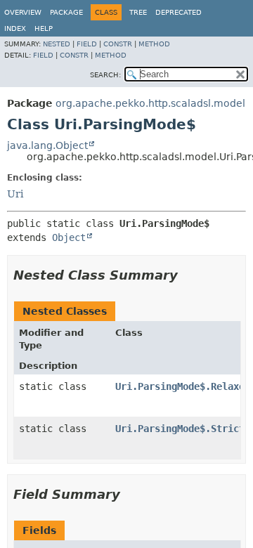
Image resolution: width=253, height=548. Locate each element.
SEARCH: (105, 75)
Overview (22, 12)
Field (87, 44)
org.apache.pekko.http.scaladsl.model (150, 103)
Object (69, 237)
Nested (56, 44)
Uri (15, 194)
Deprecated (178, 12)
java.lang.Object (47, 145)
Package (66, 12)
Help (43, 28)
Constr (117, 44)
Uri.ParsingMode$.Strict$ (182, 428)
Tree (138, 12)
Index (15, 28)
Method (154, 44)
